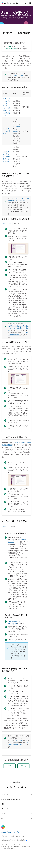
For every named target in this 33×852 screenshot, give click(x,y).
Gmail (18, 126)
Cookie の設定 (20, 836)
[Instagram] (11, 787)
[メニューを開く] (30, 3)
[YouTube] (22, 787)
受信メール (18, 740)
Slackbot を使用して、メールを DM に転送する (6, 156)
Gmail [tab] (5, 526)
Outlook (15, 131)
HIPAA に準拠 (18, 75)
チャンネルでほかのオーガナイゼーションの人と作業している (18, 200)
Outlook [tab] (12, 526)
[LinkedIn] (7, 787)
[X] (18, 787)
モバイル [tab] (16, 223)
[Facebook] (14, 787)
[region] (16, 129)
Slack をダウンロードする (9, 832)
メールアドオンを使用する (6, 131)
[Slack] (15, 828)
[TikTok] (26, 787)
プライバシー (5, 836)
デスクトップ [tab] (7, 223)
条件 (12, 836)
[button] (9, 765)
